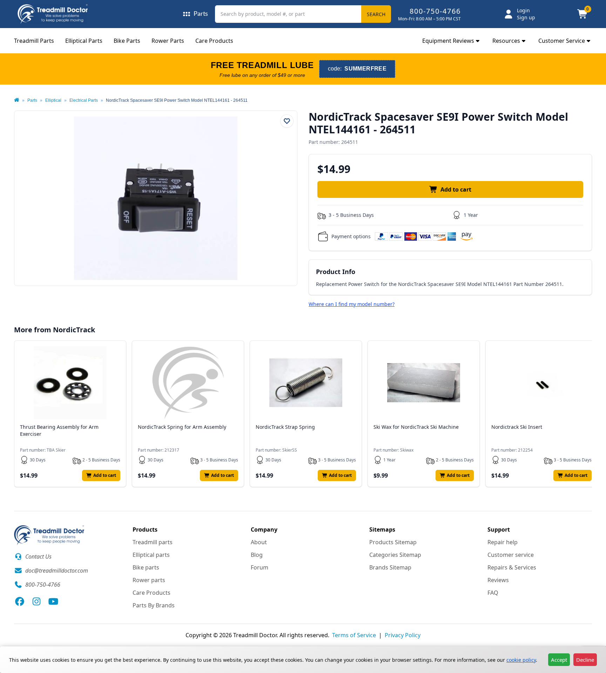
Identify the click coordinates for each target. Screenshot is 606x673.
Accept (559, 659)
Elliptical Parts (83, 41)
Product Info (335, 271)
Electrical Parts (83, 100)
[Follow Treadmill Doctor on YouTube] (53, 601)
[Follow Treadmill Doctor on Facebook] (19, 601)
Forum (259, 567)
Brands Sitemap (390, 567)
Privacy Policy (402, 635)
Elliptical (53, 100)
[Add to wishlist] (287, 121)
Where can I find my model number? (352, 304)
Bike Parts (127, 41)
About (259, 542)
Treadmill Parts (34, 41)
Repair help (502, 542)
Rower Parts (168, 41)
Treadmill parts (153, 542)
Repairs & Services (511, 567)
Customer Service (561, 41)
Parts (32, 100)
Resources (506, 41)
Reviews (498, 580)
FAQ (492, 593)
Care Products (214, 41)
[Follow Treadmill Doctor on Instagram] (36, 601)
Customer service (510, 555)
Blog (257, 555)
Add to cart (455, 189)
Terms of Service (354, 635)
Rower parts (149, 580)
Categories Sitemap (395, 555)
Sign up (526, 17)
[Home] (16, 100)
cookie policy (521, 660)
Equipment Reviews (448, 41)
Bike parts (146, 567)
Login (523, 10)
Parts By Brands (154, 605)
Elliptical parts (151, 555)
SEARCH (376, 14)
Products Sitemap (393, 542)
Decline (585, 659)
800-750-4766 (435, 11)
